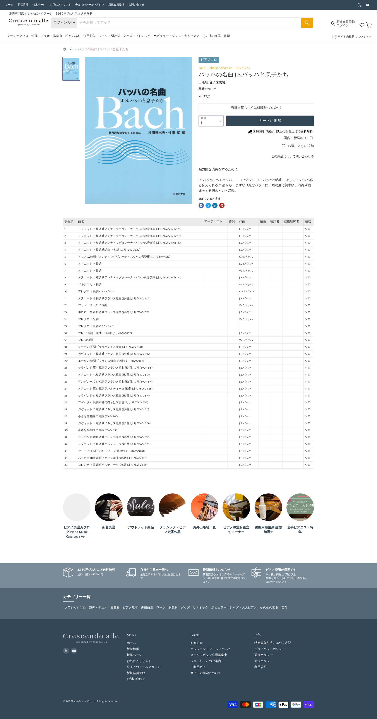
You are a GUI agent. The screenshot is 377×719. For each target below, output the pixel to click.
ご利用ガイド (199, 667)
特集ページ (39, 4)
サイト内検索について (205, 673)
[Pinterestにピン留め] (221, 205)
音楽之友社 (217, 82)
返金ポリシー (263, 655)
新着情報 (23, 4)
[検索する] (307, 23)
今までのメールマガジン (89, 4)
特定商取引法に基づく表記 (272, 643)
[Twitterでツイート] (208, 205)
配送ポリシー (263, 661)
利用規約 (260, 667)
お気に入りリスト (60, 4)
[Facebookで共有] (201, 205)
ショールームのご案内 (205, 661)
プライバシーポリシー (269, 649)
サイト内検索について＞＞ (355, 36)
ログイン (342, 25)
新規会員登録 (116, 4)
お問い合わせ (136, 4)
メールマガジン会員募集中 (208, 655)
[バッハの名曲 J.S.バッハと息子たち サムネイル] (71, 68)
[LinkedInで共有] (215, 205)
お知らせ (196, 643)
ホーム (9, 4)
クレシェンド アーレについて (210, 649)
